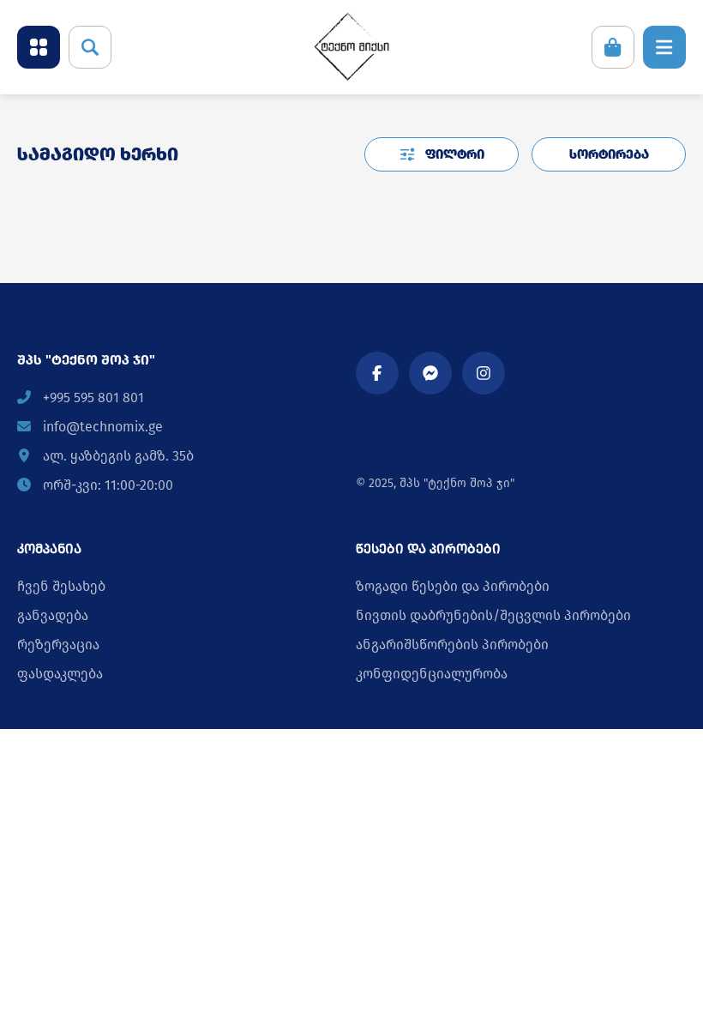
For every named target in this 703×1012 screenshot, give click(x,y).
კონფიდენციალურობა (432, 674)
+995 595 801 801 (91, 397)
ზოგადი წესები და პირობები (453, 586)
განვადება (52, 615)
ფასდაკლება (60, 674)
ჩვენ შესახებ (61, 586)
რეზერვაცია (58, 644)
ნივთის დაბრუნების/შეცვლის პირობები (493, 615)
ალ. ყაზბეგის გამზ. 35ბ (116, 456)
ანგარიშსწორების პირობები (452, 644)
